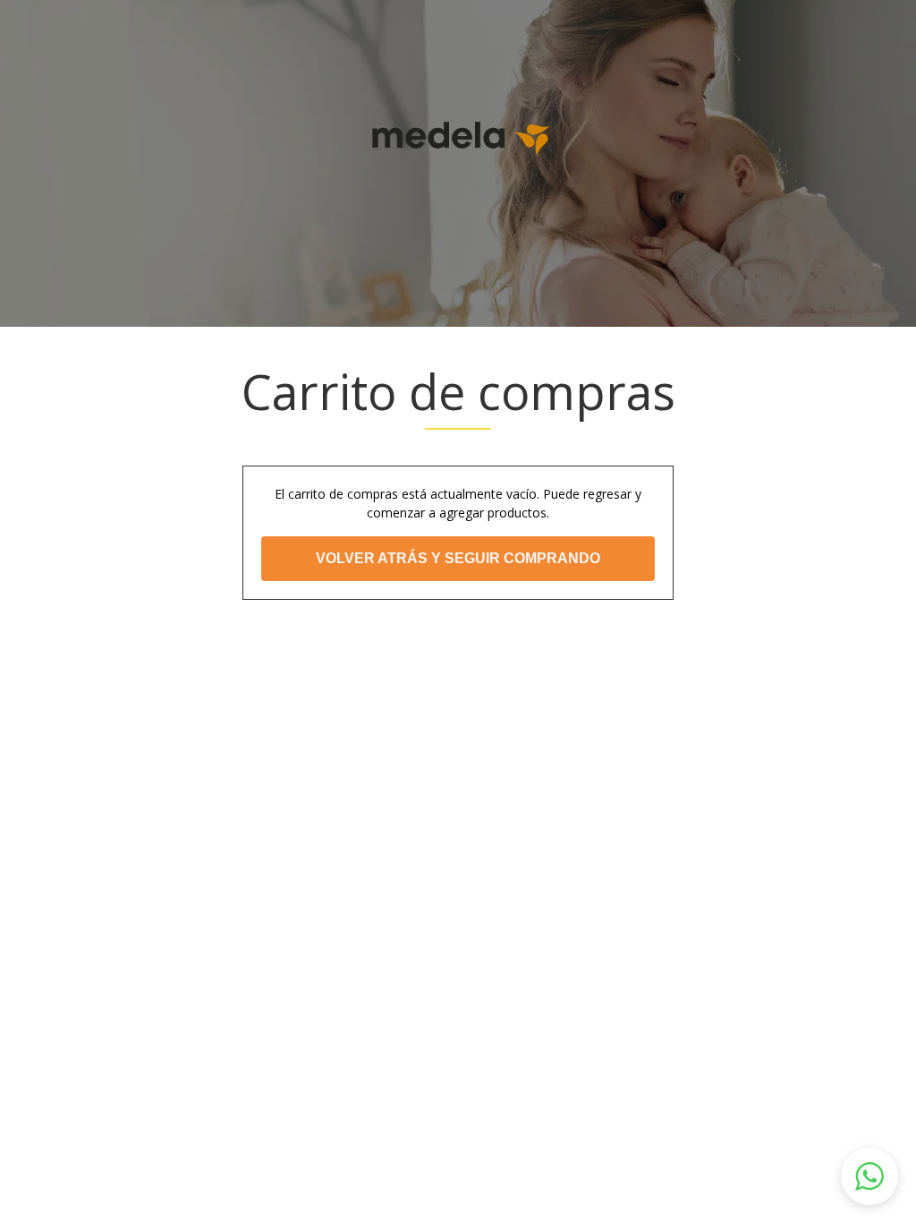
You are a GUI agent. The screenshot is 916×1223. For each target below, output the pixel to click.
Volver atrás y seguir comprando (458, 558)
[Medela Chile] (458, 136)
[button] (869, 1176)
